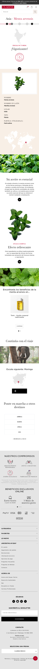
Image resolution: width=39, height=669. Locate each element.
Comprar (19, 326)
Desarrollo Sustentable (8, 580)
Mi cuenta (4, 547)
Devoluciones (5, 553)
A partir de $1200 (10, 501)
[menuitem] (27, 7)
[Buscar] (35, 12)
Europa (19, 421)
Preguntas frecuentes (8, 561)
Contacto (4, 567)
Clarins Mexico (20, 651)
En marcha (21, 391)
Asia (19, 432)
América (19, 416)
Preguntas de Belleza (7, 564)
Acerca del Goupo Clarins (9, 577)
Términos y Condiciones (12, 658)
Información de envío (8, 556)
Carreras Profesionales (8, 589)
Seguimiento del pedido (8, 550)
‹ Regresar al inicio (19, 439)
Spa (2, 583)
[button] (35, 658)
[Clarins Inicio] (8, 7)
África (19, 427)
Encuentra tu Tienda (7, 586)
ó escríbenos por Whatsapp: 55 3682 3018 (19, 633)
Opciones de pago (7, 558)
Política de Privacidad (27, 658)
